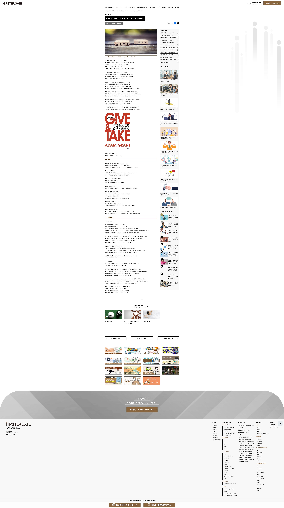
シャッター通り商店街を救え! (229, 433)
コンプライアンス (260, 484)
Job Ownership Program (229, 489)
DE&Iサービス (118, 7)
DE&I (225, 474)
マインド (225, 464)
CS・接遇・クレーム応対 (229, 476)
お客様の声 (170, 7)
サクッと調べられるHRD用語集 (166, 49)
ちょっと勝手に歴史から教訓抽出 (167, 42)
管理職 (225, 446)
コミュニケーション (228, 466)
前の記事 (115, 338)
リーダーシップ (260, 452)
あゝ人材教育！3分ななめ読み (166, 35)
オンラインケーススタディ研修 (230, 493)
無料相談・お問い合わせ (272, 3)
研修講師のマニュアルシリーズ (230, 483)
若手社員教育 (259, 441)
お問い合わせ (215, 437)
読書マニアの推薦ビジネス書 (166, 57)
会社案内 (177, 7)
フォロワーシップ (260, 478)
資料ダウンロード (274, 427)
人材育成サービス (109, 7)
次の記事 (168, 338)
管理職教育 (259, 445)
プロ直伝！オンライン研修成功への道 (168, 52)
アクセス (214, 429)
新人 (224, 440)
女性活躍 (258, 429)
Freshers (225, 491)
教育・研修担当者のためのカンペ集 (167, 47)
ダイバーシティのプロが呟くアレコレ (168, 45)
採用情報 (215, 435)
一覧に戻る (142, 338)
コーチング (259, 458)
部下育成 (225, 454)
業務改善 (258, 480)
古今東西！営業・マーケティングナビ (168, 40)
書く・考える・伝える (228, 456)
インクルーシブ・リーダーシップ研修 (246, 425)
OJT (258, 460)
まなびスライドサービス (129, 7)
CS (257, 486)
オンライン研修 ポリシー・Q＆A (230, 495)
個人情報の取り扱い (217, 439)
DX (257, 466)
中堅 (224, 444)
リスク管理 (226, 460)
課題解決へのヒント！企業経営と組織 (168, 37)
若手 (224, 442)
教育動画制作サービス (142, 7)
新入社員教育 (259, 439)
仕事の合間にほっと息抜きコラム (167, 54)
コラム (158, 7)
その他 (225, 478)
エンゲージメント (260, 472)
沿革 (214, 431)
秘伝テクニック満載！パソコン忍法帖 (168, 59)
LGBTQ (258, 427)
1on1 (258, 450)
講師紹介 (164, 7)
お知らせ (215, 433)
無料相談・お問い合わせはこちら (142, 410)
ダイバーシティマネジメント (262, 433)
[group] (113, 316)
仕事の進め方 (226, 458)
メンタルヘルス (260, 476)
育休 (258, 431)
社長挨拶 (215, 425)
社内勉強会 (259, 488)
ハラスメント (259, 454)
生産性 (258, 474)
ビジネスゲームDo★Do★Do (229, 427)
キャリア (225, 472)
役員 (224, 448)
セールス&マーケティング (229, 468)
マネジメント (226, 462)
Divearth (241, 427)
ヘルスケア (226, 470)
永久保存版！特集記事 (164, 62)
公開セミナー (152, 7)
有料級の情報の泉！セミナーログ (167, 32)
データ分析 (259, 468)
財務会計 (258, 482)
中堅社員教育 (259, 443)
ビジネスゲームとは (228, 435)
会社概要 (215, 427)
